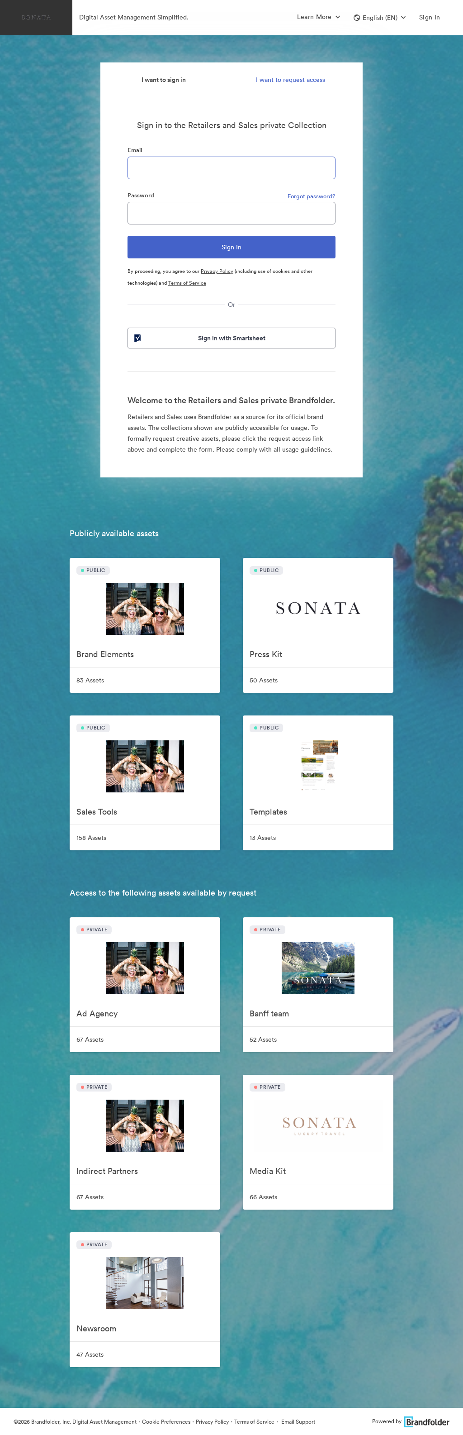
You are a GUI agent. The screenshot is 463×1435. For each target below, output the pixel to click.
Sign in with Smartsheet (231, 338)
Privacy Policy (217, 271)
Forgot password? (311, 196)
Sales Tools (96, 811)
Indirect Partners (107, 1171)
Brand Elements (105, 654)
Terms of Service (187, 282)
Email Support (297, 1421)
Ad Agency (97, 1013)
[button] (379, 17)
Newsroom (96, 1328)
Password (141, 195)
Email (135, 150)
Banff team (269, 1013)
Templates (268, 811)
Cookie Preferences (166, 1421)
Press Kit (266, 654)
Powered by (387, 1421)
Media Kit (268, 1171)
